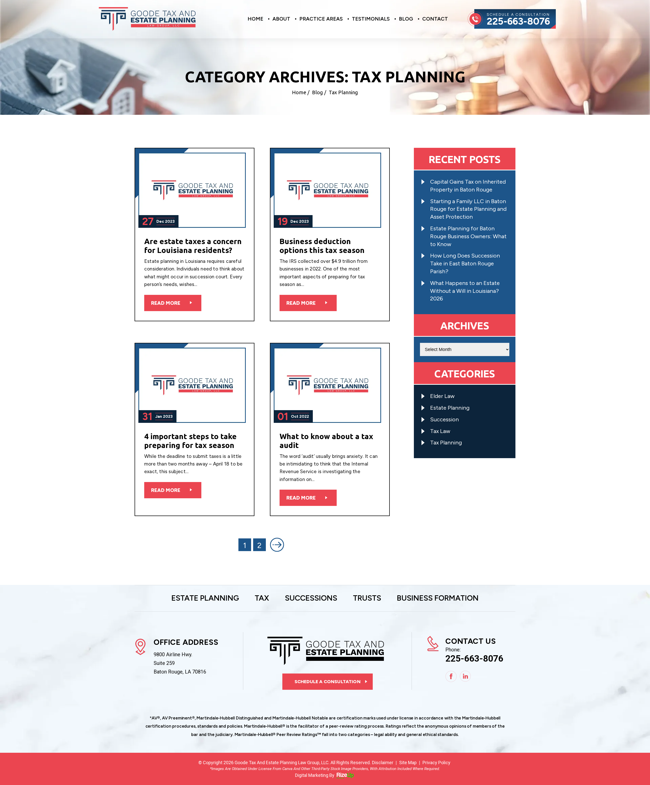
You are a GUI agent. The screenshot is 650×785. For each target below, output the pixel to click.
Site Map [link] (408, 762)
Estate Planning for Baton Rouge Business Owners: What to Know (468, 236)
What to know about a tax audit (326, 441)
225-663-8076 (518, 21)
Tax (262, 598)
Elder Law (442, 396)
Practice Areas (321, 19)
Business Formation (438, 598)
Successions (311, 598)
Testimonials (371, 19)
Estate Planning (449, 407)
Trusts (367, 598)
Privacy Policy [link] (436, 762)
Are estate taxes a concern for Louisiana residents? (193, 245)
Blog (406, 19)
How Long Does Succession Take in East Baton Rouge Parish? (465, 263)
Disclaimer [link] (382, 762)
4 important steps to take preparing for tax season (190, 441)
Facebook (451, 676)
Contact (435, 19)
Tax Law (440, 431)
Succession (444, 419)
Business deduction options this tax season (322, 245)
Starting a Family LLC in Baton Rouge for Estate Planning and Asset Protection (468, 209)
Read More (165, 303)
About (281, 19)
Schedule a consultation (328, 681)
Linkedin (465, 676)
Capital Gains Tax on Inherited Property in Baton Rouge (468, 185)
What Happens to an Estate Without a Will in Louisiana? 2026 (465, 291)
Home (255, 19)
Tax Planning (446, 442)
